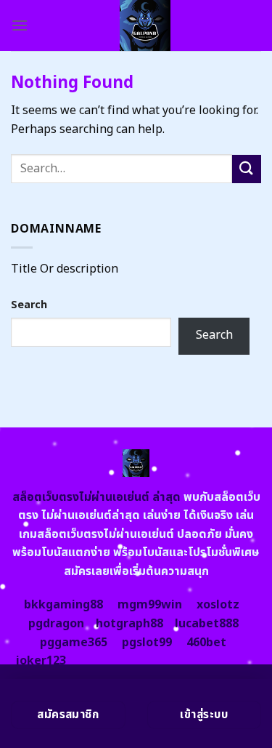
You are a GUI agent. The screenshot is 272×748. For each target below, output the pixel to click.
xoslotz (218, 605)
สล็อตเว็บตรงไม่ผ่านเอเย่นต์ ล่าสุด (96, 497)
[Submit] (246, 169)
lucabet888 (207, 623)
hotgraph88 (129, 623)
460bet (206, 642)
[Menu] (19, 25)
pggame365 (73, 642)
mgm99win (150, 605)
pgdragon (56, 623)
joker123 (40, 660)
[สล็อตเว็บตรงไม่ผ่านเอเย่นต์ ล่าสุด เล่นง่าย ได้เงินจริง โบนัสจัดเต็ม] (144, 25)
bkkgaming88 (63, 605)
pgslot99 (147, 642)
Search (29, 305)
